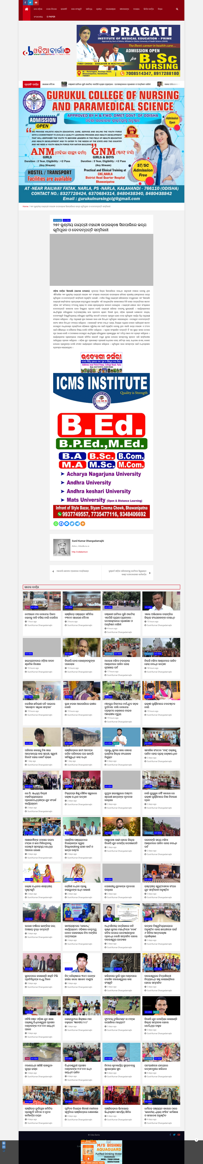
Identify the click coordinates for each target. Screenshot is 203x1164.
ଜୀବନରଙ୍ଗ (124, 9)
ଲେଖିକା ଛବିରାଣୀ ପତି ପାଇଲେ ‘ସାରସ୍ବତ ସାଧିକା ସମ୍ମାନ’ (40, 705)
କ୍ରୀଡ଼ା (99, 9)
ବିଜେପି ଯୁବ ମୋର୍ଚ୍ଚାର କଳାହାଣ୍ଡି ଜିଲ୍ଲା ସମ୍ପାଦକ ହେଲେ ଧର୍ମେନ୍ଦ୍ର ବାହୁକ (160, 1022)
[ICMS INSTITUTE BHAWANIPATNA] (101, 374)
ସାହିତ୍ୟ (89, 9)
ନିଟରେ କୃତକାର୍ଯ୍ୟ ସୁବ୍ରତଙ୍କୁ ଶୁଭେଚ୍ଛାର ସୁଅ (120, 1067)
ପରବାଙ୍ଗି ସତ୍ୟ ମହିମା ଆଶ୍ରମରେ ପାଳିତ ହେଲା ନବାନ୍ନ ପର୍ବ (160, 843)
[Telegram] (77, 523)
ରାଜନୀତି (64, 9)
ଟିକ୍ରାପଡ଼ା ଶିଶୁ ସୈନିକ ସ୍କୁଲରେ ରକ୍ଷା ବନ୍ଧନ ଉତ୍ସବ (81, 795)
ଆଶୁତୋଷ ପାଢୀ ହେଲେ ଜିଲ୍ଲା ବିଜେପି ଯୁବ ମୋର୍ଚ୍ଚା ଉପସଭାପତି (121, 841)
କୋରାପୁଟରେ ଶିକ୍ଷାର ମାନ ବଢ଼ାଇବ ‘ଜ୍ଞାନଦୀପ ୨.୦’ (78, 1020)
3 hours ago (72, 621)
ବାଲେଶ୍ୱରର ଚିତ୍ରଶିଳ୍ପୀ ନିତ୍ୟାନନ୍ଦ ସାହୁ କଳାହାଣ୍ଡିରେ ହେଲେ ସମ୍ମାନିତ (159, 979)
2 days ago (112, 761)
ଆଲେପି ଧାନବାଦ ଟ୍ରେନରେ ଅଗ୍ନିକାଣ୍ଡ (73, 571)
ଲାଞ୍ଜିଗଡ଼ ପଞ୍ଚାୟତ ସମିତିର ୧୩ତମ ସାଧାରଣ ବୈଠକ (79, 616)
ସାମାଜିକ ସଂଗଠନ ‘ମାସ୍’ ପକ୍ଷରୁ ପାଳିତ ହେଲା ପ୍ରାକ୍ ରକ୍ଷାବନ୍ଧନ (160, 752)
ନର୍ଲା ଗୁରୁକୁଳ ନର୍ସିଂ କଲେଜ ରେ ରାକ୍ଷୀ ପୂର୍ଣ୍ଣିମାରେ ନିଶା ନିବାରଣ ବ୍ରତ (160, 797)
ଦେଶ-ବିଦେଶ (51, 9)
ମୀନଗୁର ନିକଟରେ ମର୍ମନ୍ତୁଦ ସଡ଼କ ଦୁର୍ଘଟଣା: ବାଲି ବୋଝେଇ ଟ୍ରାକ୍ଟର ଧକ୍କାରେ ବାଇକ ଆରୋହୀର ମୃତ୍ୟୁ (121, 709)
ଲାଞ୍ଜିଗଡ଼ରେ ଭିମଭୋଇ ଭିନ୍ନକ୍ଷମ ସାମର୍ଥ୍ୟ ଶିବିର (118, 1110)
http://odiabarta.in (80, 552)
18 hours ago (152, 668)
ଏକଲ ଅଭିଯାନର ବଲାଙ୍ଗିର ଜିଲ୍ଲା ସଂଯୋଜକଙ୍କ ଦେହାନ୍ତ (159, 616)
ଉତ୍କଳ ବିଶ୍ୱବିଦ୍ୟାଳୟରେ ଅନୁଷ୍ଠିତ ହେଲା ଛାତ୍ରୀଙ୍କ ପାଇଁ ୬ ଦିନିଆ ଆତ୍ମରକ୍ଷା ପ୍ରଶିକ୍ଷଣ (160, 931)
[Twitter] (72, 523)
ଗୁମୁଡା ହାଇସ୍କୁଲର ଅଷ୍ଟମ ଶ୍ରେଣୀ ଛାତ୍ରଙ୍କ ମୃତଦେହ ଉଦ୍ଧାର (118, 797)
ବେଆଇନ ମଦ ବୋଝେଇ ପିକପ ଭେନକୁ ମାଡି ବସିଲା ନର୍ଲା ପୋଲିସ (41, 616)
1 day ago (31, 761)
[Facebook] (61, 523)
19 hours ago (33, 711)
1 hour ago (32, 621)
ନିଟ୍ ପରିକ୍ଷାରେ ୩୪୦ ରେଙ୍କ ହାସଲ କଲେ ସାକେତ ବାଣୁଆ (80, 977)
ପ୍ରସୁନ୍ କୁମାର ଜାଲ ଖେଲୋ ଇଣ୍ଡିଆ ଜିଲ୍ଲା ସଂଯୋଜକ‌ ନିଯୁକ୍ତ (118, 754)
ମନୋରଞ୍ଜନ (111, 9)
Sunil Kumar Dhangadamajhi (88, 540)
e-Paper (51, 17)
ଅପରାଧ (136, 9)
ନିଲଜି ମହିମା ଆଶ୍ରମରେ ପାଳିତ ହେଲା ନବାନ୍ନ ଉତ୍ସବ (160, 662)
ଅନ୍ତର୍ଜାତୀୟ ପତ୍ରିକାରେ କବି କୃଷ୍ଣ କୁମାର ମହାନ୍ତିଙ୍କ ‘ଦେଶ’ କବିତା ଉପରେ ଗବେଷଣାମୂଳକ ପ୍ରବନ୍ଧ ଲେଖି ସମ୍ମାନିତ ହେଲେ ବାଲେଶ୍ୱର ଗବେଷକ (121, 932)
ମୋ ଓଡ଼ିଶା (38, 9)
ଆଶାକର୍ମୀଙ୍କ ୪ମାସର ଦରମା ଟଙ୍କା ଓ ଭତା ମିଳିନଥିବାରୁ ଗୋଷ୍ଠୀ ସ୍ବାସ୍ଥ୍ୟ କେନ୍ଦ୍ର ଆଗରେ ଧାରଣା (39, 845)
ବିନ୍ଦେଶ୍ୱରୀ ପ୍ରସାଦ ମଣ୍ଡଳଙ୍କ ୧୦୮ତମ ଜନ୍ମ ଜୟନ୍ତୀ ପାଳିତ (78, 1069)
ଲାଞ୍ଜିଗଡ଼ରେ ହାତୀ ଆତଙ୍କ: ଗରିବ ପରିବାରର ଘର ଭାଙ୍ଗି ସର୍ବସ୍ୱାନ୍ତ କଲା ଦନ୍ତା (79, 754)
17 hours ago (112, 671)
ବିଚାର (160, 9)
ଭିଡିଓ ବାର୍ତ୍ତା (149, 9)
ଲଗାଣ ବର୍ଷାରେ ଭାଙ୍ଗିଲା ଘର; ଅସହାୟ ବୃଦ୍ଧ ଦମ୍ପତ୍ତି (40, 927)
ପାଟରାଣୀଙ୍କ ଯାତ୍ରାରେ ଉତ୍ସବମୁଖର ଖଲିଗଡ (156, 1067)
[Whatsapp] (55, 523)
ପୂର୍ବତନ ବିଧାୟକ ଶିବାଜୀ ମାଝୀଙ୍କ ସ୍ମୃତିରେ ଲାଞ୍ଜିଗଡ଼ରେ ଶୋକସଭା (81, 1110)
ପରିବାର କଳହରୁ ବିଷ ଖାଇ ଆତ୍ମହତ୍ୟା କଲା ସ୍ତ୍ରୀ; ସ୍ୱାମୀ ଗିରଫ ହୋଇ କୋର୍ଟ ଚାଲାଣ (41, 754)
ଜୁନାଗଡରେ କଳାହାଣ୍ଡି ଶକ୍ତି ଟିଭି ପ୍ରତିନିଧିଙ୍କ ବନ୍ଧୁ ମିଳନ (41, 977)
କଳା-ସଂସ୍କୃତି (76, 9)
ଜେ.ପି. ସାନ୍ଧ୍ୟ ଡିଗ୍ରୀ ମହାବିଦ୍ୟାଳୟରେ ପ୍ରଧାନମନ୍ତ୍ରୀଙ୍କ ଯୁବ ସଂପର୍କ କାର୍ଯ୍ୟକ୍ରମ (40, 798)
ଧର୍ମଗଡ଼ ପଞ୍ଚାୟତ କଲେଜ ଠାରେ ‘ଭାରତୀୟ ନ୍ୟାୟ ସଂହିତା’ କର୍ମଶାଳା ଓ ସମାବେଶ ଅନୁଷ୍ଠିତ (161, 1112)
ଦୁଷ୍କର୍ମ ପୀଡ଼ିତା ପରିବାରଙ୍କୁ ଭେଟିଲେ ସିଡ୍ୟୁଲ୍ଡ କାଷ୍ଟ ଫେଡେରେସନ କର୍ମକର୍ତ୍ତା (127, 573)
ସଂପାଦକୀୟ (38, 17)
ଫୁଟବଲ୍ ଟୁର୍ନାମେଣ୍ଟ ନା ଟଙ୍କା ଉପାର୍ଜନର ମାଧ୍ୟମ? (120, 1020)
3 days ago (151, 894)
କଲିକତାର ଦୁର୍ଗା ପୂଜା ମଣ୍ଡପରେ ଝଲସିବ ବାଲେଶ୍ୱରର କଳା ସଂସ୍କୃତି (121, 979)
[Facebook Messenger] (66, 523)
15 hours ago (152, 621)
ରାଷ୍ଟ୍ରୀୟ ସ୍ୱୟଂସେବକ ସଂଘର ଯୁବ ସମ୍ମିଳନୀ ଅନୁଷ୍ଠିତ (160, 888)
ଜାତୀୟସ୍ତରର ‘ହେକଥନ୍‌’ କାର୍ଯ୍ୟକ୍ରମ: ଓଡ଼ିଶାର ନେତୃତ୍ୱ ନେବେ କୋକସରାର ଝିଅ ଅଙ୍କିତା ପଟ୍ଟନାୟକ (81, 931)
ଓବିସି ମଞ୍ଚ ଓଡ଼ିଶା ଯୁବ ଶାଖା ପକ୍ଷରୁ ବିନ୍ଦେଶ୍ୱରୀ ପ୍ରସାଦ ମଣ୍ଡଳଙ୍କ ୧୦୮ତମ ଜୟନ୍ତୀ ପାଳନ (40, 1024)
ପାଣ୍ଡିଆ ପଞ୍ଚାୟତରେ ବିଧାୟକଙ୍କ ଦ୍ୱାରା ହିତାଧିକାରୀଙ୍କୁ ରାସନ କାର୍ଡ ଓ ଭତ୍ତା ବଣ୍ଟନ (79, 845)
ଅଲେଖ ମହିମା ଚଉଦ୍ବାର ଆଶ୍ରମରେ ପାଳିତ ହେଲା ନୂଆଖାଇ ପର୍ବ (117, 664)
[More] (82, 523)
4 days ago (72, 1076)
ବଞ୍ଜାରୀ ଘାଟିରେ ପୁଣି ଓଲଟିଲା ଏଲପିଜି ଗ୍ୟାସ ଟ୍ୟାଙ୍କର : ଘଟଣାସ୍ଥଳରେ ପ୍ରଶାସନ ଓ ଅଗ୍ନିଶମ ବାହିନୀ (120, 619)
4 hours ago (112, 628)
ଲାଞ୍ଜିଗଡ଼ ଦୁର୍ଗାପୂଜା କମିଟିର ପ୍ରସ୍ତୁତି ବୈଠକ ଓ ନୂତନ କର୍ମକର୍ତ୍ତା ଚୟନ (38, 1112)
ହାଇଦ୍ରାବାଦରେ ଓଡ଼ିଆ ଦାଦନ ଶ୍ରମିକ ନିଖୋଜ (39, 662)
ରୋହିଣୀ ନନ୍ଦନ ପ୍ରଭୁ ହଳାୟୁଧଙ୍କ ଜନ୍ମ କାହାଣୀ (77, 888)
